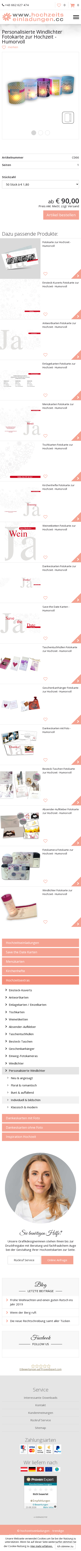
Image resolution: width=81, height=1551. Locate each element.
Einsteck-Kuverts (20, 990)
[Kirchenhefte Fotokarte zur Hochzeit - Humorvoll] (20, 501)
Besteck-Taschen (20, 1041)
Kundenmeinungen (40, 1413)
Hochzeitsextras (18, 980)
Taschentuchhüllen (21, 1034)
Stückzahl (9, 177)
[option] (40, 90)
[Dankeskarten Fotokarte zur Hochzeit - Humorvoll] (20, 582)
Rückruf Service (24, 1260)
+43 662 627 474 (17, 5)
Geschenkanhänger (22, 1049)
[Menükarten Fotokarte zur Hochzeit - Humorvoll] (20, 420)
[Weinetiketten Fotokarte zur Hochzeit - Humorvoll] (20, 542)
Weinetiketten (18, 1019)
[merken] (10, 47)
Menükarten (15, 961)
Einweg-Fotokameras (23, 1056)
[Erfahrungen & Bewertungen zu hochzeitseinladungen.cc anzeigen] (40, 1495)
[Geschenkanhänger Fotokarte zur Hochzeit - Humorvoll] (20, 704)
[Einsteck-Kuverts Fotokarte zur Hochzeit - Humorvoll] (20, 299)
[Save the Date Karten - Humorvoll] (20, 623)
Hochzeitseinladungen (22, 943)
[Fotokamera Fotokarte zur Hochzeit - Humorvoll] (20, 866)
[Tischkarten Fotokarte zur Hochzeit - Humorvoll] (20, 461)
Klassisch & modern (24, 1107)
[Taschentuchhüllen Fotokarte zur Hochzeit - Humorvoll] (20, 663)
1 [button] (33, 132)
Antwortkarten (19, 997)
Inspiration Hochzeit (21, 1137)
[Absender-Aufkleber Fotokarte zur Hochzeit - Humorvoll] (20, 826)
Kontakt (40, 1405)
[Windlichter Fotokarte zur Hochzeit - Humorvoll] (20, 907)
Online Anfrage (57, 1260)
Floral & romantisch (24, 1085)
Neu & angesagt (22, 1078)
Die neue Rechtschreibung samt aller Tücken (40, 1321)
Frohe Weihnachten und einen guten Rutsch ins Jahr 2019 (41, 1302)
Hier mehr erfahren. (41, 1546)
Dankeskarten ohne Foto (24, 1127)
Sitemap (40, 1428)
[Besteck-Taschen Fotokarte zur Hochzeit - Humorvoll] (20, 785)
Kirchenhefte (15, 971)
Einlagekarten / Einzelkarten (27, 1005)
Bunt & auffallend (22, 1092)
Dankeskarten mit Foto (23, 1118)
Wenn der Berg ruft (23, 1312)
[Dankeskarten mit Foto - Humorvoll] (20, 745)
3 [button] (47, 132)
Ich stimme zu (65, 1546)
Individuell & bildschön (25, 1100)
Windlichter (16, 1063)
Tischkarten (17, 1012)
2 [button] (40, 132)
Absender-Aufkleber (22, 1027)
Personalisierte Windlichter (27, 1070)
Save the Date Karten (21, 952)
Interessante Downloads (40, 1398)
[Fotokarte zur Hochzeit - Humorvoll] (20, 258)
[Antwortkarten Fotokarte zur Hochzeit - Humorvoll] (20, 339)
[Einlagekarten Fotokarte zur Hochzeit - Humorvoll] (20, 380)
